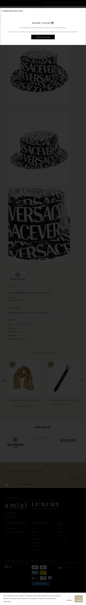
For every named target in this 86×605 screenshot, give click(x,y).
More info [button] (7, 601)
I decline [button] (69, 599)
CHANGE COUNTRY (43, 37)
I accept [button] (78, 599)
